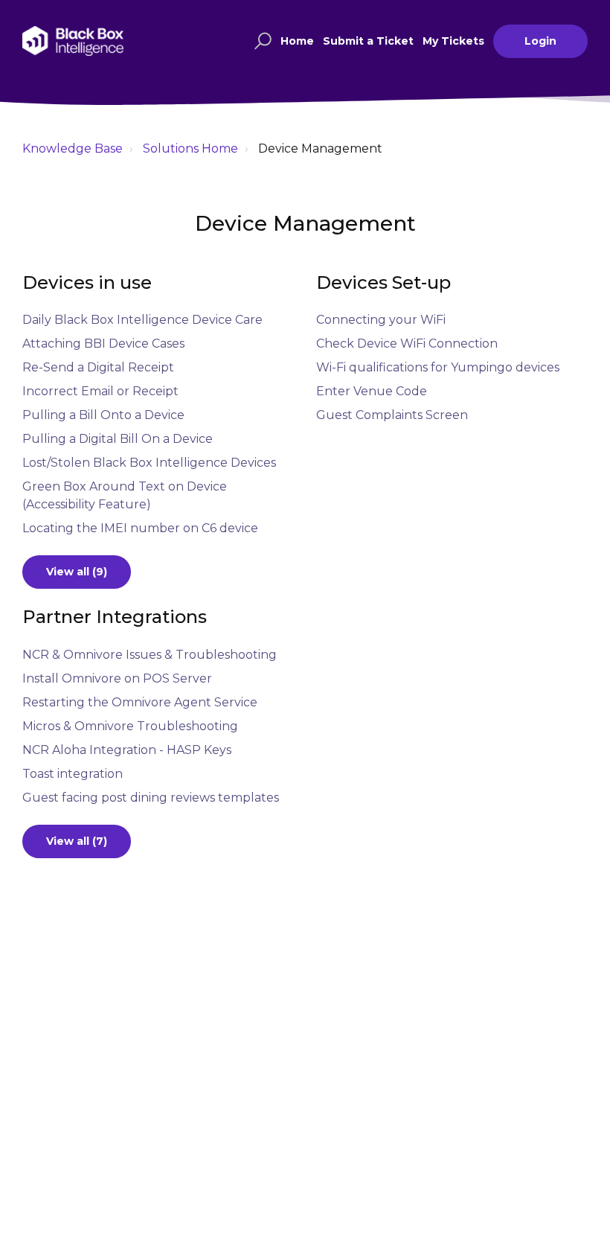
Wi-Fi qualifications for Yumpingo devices (437, 367)
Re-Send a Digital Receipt (98, 367)
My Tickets (453, 41)
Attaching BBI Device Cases (103, 343)
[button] (261, 41)
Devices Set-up (383, 282)
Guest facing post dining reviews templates (150, 797)
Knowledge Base (72, 148)
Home (297, 41)
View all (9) (76, 571)
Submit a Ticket (368, 41)
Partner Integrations (114, 616)
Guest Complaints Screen (392, 415)
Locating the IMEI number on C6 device (140, 528)
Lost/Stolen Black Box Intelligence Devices (149, 463)
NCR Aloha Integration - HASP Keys (126, 750)
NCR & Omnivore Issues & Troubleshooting (149, 655)
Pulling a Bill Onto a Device (103, 415)
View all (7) (76, 841)
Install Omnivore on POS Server (117, 678)
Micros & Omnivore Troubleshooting (130, 726)
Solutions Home (190, 148)
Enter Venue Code (371, 391)
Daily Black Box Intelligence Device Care (142, 320)
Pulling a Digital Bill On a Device (117, 439)
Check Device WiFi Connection (407, 343)
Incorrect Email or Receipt (100, 391)
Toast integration (72, 774)
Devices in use (87, 282)
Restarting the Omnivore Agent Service (139, 702)
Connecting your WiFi (381, 320)
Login (540, 41)
